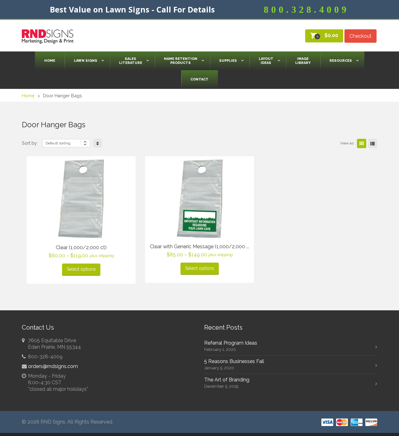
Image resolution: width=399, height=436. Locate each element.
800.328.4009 (306, 9)
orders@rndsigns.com (53, 366)
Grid (361, 143)
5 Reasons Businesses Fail (234, 361)
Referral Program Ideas (230, 343)
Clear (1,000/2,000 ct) (81, 247)
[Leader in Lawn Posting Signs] (48, 36)
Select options (81, 269)
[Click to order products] (97, 143)
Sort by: (30, 143)
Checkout (360, 36)
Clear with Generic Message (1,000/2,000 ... (199, 246)
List (372, 143)
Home (28, 95)
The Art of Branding (226, 380)
